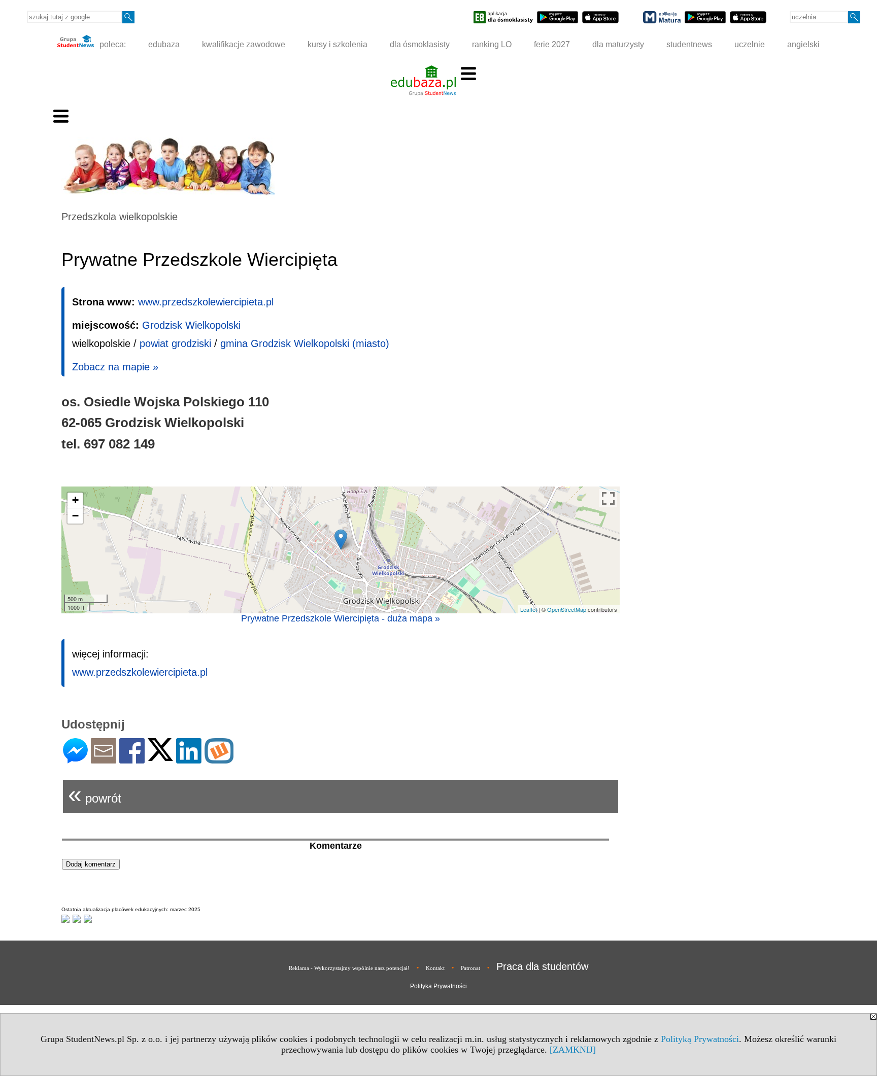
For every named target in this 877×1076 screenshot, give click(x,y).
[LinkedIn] (188, 759)
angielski (803, 44)
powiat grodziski (175, 343)
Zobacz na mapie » (115, 366)
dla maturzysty (618, 44)
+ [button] (75, 500)
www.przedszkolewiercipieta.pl (206, 301)
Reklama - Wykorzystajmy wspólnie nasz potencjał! (349, 968)
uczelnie (749, 44)
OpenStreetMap (566, 609)
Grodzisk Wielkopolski (191, 325)
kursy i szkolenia (337, 44)
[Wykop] (219, 759)
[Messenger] (75, 759)
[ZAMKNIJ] (573, 1050)
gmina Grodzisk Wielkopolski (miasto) (304, 343)
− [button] (75, 515)
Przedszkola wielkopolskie (119, 216)
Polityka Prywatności (438, 986)
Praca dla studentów (542, 966)
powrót (94, 794)
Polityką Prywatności (700, 1039)
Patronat (470, 968)
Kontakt (435, 968)
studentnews (689, 44)
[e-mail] (103, 759)
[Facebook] (132, 759)
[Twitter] (160, 756)
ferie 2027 (552, 44)
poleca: (111, 44)
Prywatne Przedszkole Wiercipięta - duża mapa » (340, 618)
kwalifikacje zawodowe (243, 44)
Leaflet (528, 609)
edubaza (164, 44)
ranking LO (492, 44)
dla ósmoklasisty (420, 44)
